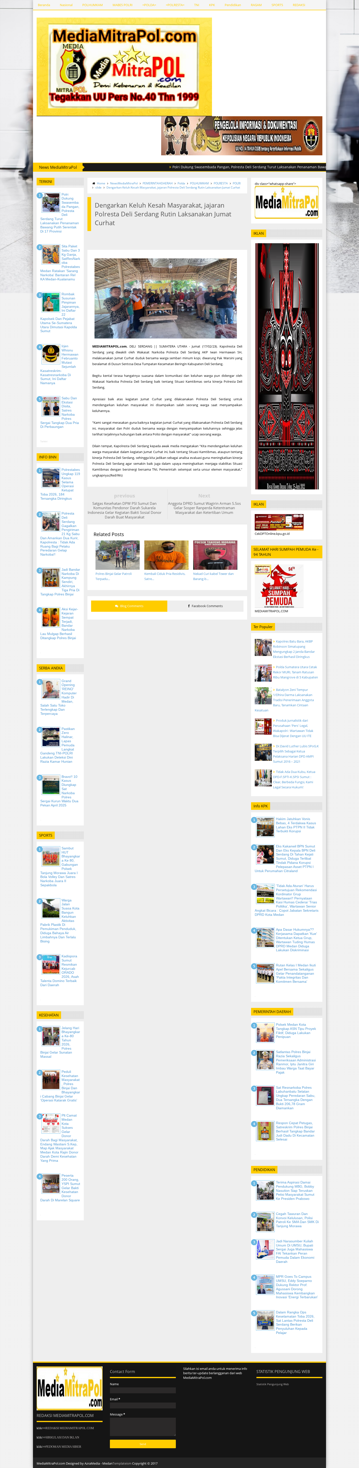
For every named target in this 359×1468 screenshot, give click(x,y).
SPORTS (277, 5)
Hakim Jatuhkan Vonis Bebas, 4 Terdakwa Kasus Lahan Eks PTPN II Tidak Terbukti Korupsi (296, 825)
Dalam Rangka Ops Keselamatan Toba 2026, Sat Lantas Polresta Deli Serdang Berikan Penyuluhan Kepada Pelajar (295, 1322)
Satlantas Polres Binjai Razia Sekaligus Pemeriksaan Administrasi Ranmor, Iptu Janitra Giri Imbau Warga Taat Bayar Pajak (296, 1062)
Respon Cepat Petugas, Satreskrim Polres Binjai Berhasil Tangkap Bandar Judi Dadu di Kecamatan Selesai (295, 1131)
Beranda (44, 5)
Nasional (66, 5)
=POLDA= (149, 5)
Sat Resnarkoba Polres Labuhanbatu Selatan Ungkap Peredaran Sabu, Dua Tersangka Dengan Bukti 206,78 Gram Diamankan (295, 1098)
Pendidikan (233, 5)
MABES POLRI (123, 5)
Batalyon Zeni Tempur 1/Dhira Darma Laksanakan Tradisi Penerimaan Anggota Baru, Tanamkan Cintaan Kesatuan (284, 699)
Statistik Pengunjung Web (272, 1384)
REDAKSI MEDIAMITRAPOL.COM (69, 1428)
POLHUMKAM (92, 5)
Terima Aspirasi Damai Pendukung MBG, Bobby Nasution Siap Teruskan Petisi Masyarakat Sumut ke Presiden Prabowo (295, 1190)
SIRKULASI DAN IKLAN (62, 1437)
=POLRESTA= (175, 5)
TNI (196, 5)
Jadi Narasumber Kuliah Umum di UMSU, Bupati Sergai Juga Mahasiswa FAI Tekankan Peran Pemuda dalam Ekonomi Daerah (295, 1251)
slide (98, 187)
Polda (181, 183)
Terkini (43, 441)
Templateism (122, 1463)
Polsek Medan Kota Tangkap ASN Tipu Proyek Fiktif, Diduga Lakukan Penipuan (296, 1031)
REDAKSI (299, 5)
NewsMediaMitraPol (124, 183)
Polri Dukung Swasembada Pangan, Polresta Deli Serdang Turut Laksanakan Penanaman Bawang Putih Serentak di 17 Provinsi (233, 167)
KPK (212, 5)
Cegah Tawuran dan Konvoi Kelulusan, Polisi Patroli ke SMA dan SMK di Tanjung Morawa (297, 1220)
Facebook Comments (207, 606)
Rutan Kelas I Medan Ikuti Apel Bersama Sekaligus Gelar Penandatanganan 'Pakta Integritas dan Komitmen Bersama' (296, 973)
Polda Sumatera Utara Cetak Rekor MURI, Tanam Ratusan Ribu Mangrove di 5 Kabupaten (295, 672)
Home (101, 183)
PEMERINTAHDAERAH (158, 183)
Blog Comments (131, 606)
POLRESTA (221, 183)
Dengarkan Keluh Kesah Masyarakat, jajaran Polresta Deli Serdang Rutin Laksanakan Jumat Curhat (173, 187)
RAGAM (256, 5)
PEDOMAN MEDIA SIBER (63, 1446)
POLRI (237, 183)
